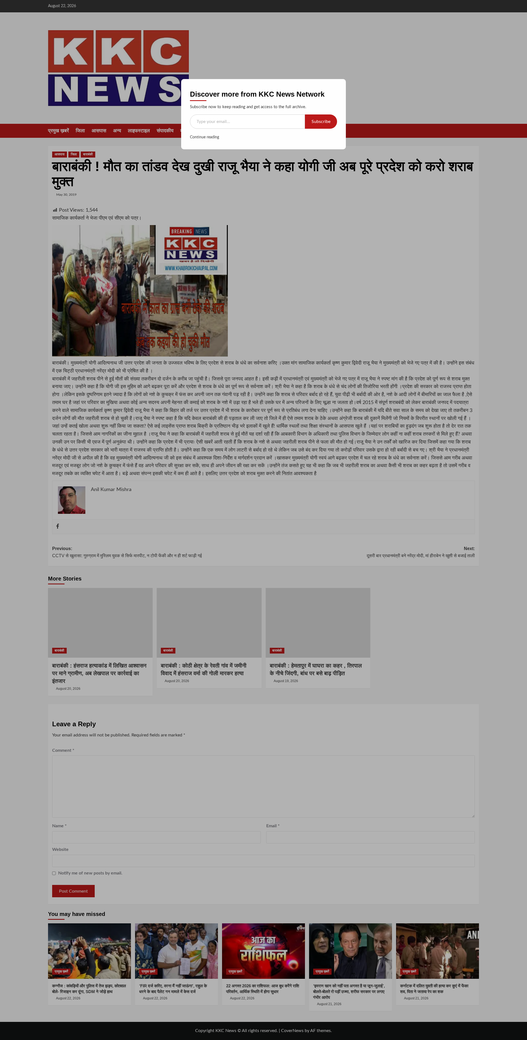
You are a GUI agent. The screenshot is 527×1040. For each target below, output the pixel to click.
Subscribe (321, 121)
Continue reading (204, 137)
